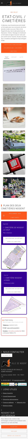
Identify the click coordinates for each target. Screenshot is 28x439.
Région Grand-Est (8, 393)
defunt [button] (14, 57)
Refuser (14, 431)
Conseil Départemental (9, 396)
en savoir (18, 124)
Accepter (14, 426)
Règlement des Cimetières (15, 215)
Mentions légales (7, 405)
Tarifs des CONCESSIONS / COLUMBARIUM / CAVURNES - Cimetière (13, 48)
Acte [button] (21, 57)
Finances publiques (8, 402)
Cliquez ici (7, 355)
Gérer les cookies (14, 435)
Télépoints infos (21, 402)
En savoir (18, 78)
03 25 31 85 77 (7, 380)
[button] (2, 3)
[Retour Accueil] (14, 3)
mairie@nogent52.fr (19, 380)
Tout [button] (6, 57)
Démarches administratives (10, 399)
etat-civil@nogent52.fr (13, 328)
